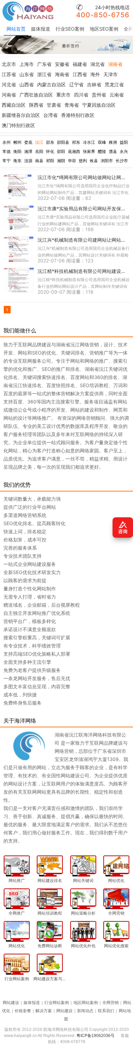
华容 (72, 160)
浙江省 (44, 74)
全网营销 (110, 1002)
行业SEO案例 (70, 29)
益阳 (124, 142)
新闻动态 (85, 1010)
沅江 (39, 142)
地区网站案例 (85, 1002)
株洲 (113, 142)
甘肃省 (54, 105)
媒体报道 (40, 29)
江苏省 (9, 74)
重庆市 (63, 95)
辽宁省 (76, 84)
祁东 (76, 142)
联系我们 (106, 1010)
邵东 (50, 142)
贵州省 (99, 95)
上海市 (26, 64)
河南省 (9, 95)
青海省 (71, 105)
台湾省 (50, 115)
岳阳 (39, 151)
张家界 (89, 151)
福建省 (80, 64)
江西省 (80, 74)
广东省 (44, 64)
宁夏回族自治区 (99, 105)
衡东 (17, 160)
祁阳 (50, 160)
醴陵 (102, 151)
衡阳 (17, 151)
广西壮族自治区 (36, 95)
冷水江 (89, 142)
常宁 (6, 160)
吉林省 (94, 84)
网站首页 (16, 29)
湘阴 (61, 160)
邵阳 (61, 151)
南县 (39, 160)
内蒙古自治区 (51, 84)
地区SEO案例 (104, 29)
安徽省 (62, 64)
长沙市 (122, 160)
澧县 (113, 151)
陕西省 (36, 105)
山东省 (26, 74)
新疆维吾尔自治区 (21, 115)
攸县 (94, 160)
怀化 (50, 151)
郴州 (17, 142)
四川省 (81, 95)
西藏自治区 (14, 105)
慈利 (83, 160)
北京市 (9, 64)
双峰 (102, 142)
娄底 (28, 142)
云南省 (116, 95)
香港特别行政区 (77, 115)
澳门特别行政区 (18, 125)
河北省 (9, 84)
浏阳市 (107, 160)
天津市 (110, 74)
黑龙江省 (114, 84)
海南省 (62, 74)
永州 (6, 142)
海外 (95, 74)
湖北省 (97, 64)
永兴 (124, 151)
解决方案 (43, 1010)
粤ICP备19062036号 (95, 1035)
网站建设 (11, 1002)
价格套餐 (23, 1010)
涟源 (28, 160)
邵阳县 (63, 142)
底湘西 (74, 151)
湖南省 (115, 64)
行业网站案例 (56, 1002)
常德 (6, 151)
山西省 (26, 84)
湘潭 (28, 151)
